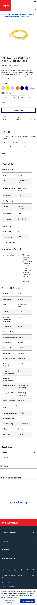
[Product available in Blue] (26, 88)
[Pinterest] (21, 569)
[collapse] (33, 532)
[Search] (35, 9)
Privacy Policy (7, 583)
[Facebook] (3, 569)
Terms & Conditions (9, 587)
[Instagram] (9, 569)
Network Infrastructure (17, 15)
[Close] (35, 592)
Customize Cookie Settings (9, 601)
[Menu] (35, 2)
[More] (32, 88)
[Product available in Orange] (17, 88)
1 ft (14, 97)
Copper (31, 15)
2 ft (22, 97)
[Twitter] (27, 569)
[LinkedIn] (15, 569)
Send (4, 119)
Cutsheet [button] (5, 457)
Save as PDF (18, 120)
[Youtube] (33, 569)
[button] (35, 21)
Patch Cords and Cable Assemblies (16, 17)
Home (3, 15)
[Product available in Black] (22, 88)
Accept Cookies (27, 601)
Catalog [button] (4, 452)
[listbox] (18, 36)
